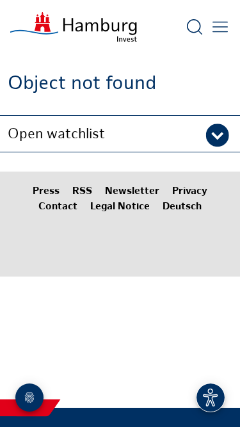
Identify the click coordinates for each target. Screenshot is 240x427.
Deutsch (182, 207)
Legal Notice (120, 207)
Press (46, 192)
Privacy (189, 192)
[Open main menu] (220, 26)
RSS (82, 192)
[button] (120, 134)
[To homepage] (73, 27)
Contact (57, 207)
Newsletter (132, 192)
